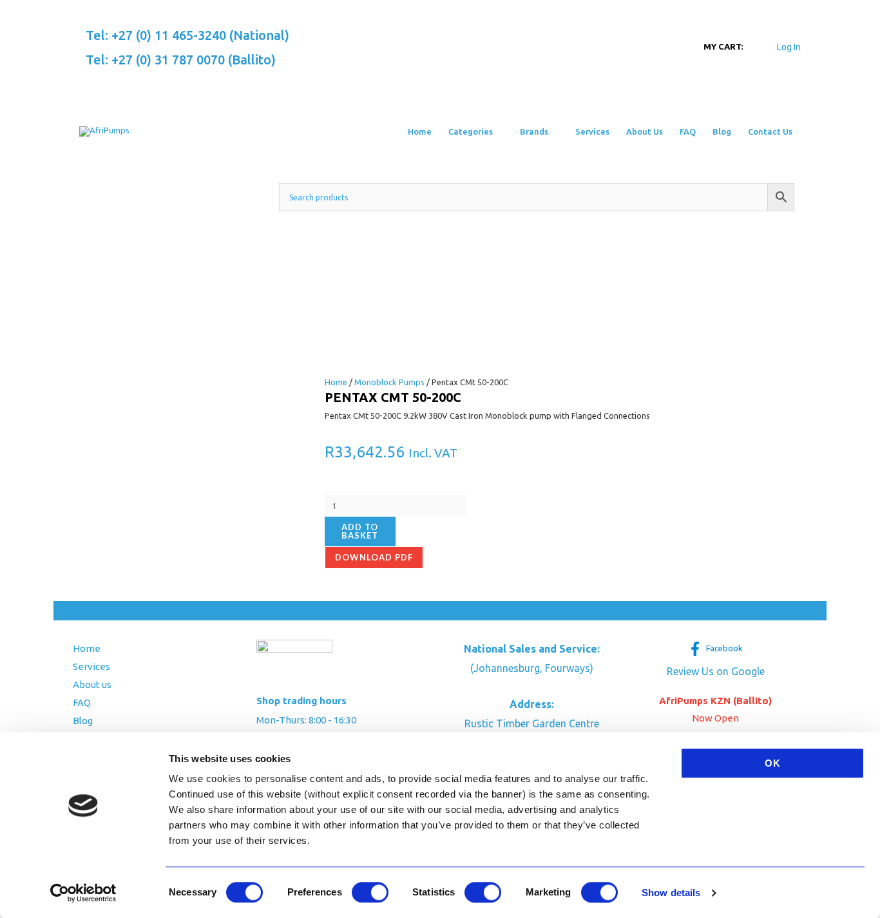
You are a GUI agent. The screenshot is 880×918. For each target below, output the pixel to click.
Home (336, 382)
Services (91, 666)
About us (92, 684)
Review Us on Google (716, 671)
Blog (83, 720)
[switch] (370, 892)
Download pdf (374, 557)
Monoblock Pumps (389, 382)
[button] (498, 131)
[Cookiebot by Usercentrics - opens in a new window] (83, 893)
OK (773, 763)
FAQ (82, 702)
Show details (671, 892)
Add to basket (359, 531)
